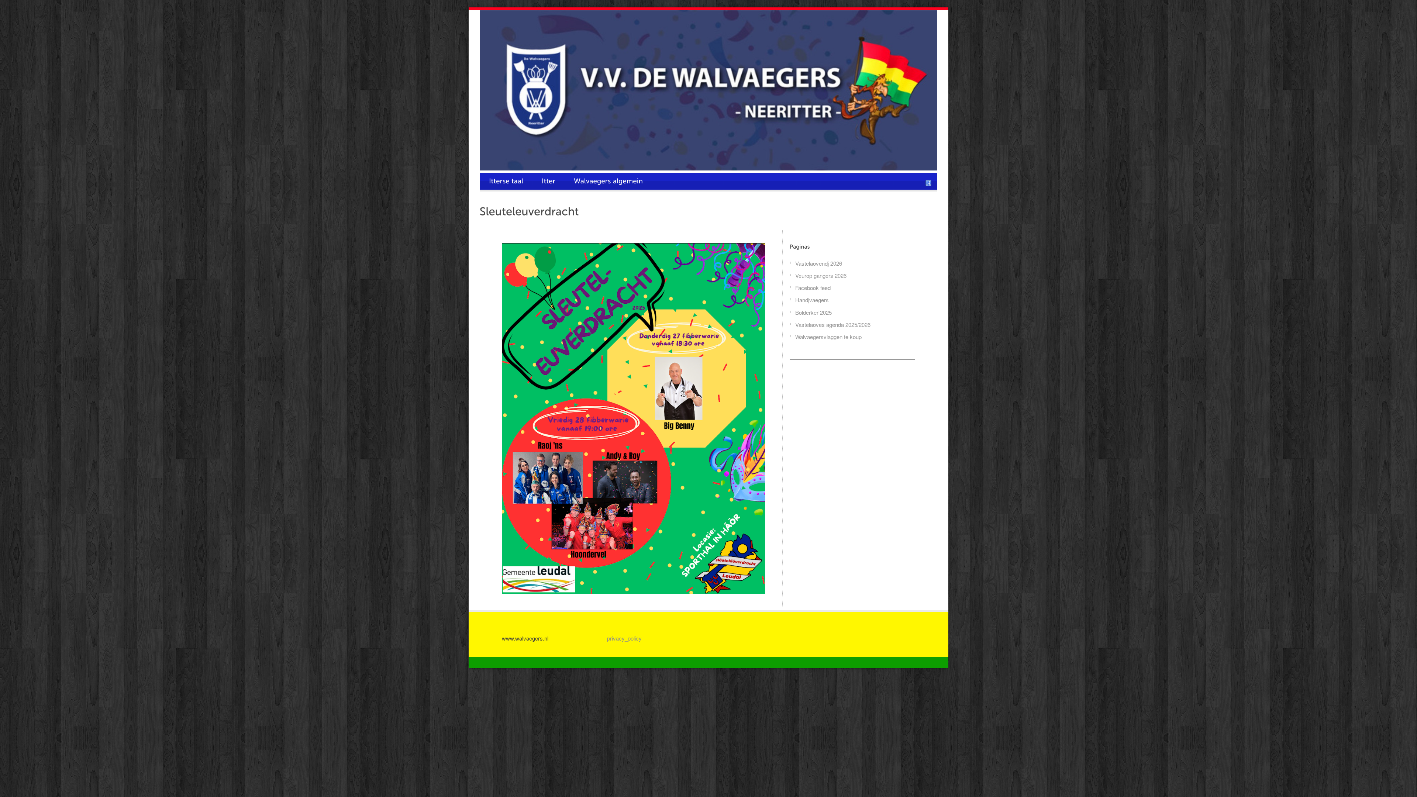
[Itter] (548, 181)
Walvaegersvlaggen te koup (828, 337)
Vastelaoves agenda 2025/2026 (832, 324)
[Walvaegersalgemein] (608, 181)
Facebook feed (813, 287)
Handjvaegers (812, 300)
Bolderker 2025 (813, 312)
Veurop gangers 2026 (821, 275)
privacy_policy (624, 638)
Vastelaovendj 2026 (818, 263)
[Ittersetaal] (506, 181)
